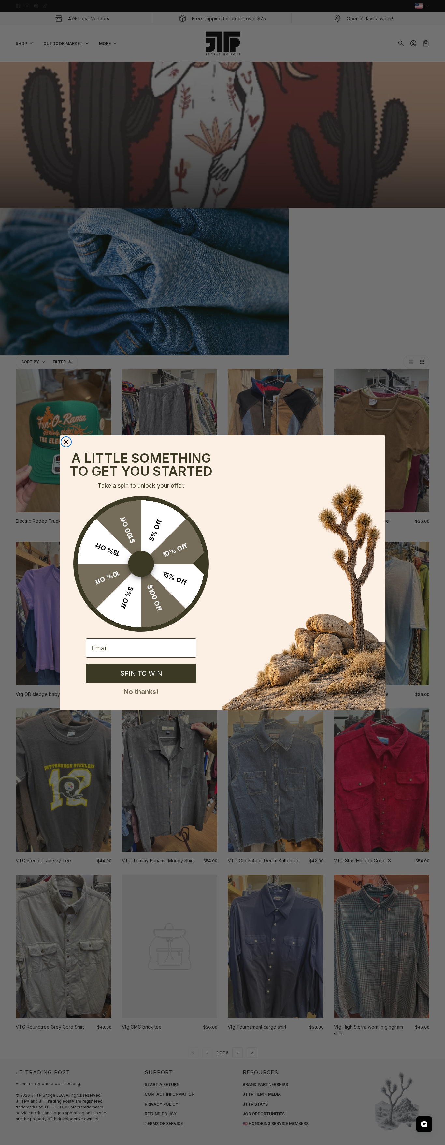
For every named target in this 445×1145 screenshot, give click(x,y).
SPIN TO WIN (141, 673)
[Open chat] (424, 1124)
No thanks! (141, 691)
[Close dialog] (66, 442)
